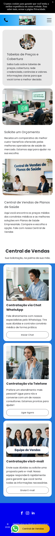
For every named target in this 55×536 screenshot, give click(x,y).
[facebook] (21, 513)
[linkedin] (33, 513)
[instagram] (27, 513)
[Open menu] (49, 20)
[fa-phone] (6, 22)
